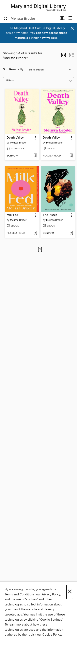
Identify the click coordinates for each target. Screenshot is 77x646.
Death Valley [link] (15, 138)
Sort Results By (13, 69)
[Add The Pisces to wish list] (71, 233)
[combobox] (30, 18)
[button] (63, 56)
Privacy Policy (50, 594)
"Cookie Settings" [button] (51, 620)
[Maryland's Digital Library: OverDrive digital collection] (38, 7)
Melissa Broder (18, 142)
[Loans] (62, 19)
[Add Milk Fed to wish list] (35, 233)
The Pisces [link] (50, 215)
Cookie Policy (51, 635)
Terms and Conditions (20, 594)
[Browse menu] (70, 18)
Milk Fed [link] (12, 215)
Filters (10, 80)
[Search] (5, 18)
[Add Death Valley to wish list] (35, 155)
